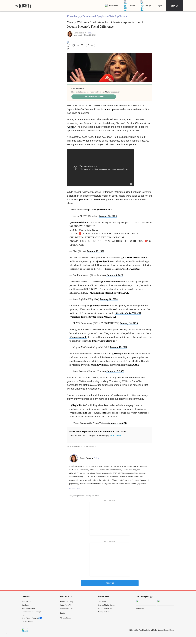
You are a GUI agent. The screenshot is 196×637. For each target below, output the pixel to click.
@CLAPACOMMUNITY (134, 257)
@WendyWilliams (78, 222)
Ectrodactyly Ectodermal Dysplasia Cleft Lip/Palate (97, 16)
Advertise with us (66, 608)
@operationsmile (78, 337)
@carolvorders (77, 316)
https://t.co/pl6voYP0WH (128, 313)
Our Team (25, 605)
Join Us (175, 5)
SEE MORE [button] (110, 583)
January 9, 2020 (114, 275)
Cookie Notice (27, 621)
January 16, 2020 (108, 216)
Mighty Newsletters (105, 608)
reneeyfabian (74, 488)
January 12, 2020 (115, 371)
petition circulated (89, 199)
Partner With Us (65, 605)
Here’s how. (116, 435)
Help (23, 615)
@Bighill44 (76, 405)
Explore (132, 5)
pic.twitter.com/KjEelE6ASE (124, 364)
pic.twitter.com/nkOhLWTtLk (100, 316)
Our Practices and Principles (32, 612)
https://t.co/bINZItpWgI (127, 268)
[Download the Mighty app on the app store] (146, 603)
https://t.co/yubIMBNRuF (98, 209)
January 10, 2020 (109, 299)
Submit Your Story (66, 601)
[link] (23, 5)
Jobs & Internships (28, 608)
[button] (89, 33)
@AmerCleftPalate (101, 412)
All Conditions (65, 618)
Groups (148, 5)
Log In (159, 5)
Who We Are (26, 601)
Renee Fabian (79, 33)
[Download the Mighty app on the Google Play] (167, 603)
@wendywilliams (105, 261)
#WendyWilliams (99, 364)
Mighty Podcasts (104, 612)
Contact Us (102, 601)
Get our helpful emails (94, 96)
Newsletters (114, 5)
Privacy (166, 630)
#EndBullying (97, 292)
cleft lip (109, 109)
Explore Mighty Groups (106, 605)
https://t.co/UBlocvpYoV (104, 340)
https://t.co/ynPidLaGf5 (117, 292)
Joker (71, 127)
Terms (172, 630)
